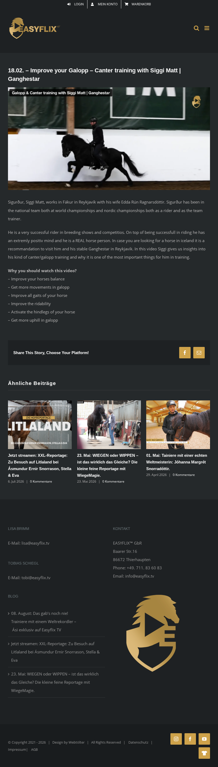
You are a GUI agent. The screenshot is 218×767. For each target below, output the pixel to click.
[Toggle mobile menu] (207, 28)
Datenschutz (138, 742)
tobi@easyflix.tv (36, 577)
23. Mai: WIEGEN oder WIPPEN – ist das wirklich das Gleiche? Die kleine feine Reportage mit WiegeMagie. (55, 682)
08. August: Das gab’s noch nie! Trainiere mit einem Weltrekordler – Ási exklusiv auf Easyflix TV (43, 621)
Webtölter (77, 742)
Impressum (17, 749)
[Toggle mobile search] (196, 28)
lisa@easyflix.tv (35, 543)
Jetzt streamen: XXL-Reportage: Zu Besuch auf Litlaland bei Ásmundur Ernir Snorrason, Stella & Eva (55, 652)
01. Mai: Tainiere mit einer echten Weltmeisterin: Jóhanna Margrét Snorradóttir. (176, 462)
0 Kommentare (41, 481)
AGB (34, 749)
